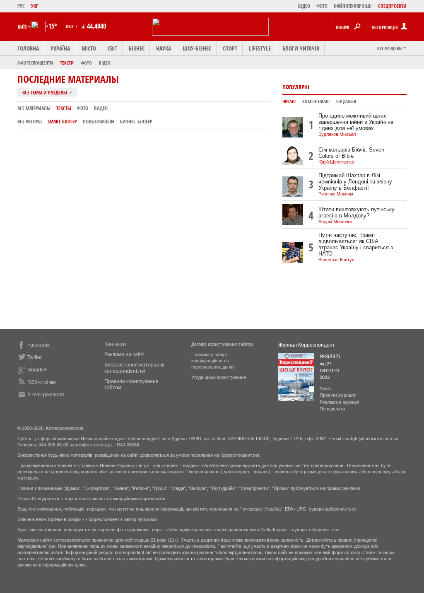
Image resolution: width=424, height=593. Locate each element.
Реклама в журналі (339, 402)
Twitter (34, 357)
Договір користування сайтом (222, 344)
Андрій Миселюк (335, 221)
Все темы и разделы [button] (45, 92)
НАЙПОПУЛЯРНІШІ (353, 6)
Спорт (230, 48)
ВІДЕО (304, 6)
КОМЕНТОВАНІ (316, 101)
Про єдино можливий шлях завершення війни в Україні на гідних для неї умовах (355, 122)
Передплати (332, 408)
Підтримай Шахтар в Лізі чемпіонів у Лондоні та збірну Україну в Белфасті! (355, 181)
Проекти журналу (338, 395)
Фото (86, 63)
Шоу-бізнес (197, 48)
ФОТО (322, 6)
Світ (112, 48)
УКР (35, 6)
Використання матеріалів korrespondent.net (134, 368)
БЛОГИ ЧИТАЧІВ (300, 48)
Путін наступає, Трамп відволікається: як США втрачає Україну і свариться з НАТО (355, 244)
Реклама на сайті (124, 354)
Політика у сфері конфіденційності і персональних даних (213, 360)
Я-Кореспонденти (35, 63)
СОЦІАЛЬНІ (346, 101)
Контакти (115, 344)
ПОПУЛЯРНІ (295, 87)
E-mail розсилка (46, 395)
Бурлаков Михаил (337, 134)
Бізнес (137, 48)
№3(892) (330, 356)
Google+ (37, 370)
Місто (89, 48)
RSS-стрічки (41, 382)
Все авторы (29, 121)
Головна (28, 48)
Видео (101, 108)
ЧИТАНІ (289, 101)
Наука (163, 48)
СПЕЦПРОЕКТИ (392, 6)
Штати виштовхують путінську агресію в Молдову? (356, 212)
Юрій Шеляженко (336, 161)
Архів (325, 388)
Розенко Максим (335, 193)
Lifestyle (260, 48)
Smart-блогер (62, 121)
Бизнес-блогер (136, 121)
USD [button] (70, 26)
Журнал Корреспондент (306, 345)
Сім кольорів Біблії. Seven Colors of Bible (351, 153)
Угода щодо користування (218, 377)
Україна (60, 48)
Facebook (38, 345)
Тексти (67, 63)
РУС (21, 6)
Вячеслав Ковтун (336, 259)
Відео (105, 63)
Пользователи (98, 121)
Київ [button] (22, 27)
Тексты (63, 108)
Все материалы (34, 108)
